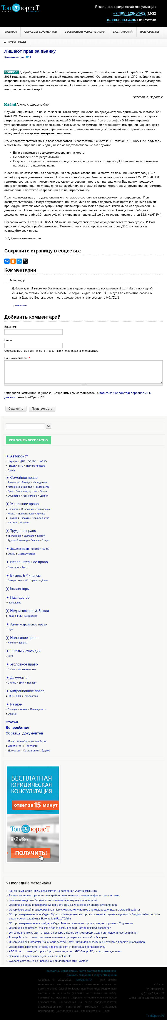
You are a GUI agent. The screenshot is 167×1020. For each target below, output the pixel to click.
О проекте (85, 975)
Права (11, 470)
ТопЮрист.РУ (83, 979)
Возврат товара (26, 554)
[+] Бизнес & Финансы (23, 575)
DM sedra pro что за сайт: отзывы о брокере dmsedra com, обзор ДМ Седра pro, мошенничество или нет (73, 932)
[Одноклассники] (13, 261)
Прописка (13, 509)
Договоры (14, 750)
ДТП (22, 461)
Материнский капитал (20, 487)
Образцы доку (18, 733)
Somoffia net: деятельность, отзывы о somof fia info (40, 956)
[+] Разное (14, 704)
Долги (44, 580)
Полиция (12, 709)
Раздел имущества (26, 491)
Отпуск (46, 540)
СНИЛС (12, 682)
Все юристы (149, 31)
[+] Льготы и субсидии (23, 651)
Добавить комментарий (24, 238)
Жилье (11, 513)
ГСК (19, 616)
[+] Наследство (18, 597)
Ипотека (12, 522)
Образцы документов (40, 31)
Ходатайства (38, 741)
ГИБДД (11, 465)
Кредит (34, 580)
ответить (21, 305)
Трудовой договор (18, 540)
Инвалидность (38, 709)
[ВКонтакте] (7, 261)
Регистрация (43, 509)
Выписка (24, 522)
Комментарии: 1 (17, 57)
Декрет (44, 495)
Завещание (14, 602)
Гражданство (31, 696)
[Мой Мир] (19, 261)
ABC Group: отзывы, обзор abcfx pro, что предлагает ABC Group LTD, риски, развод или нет (65, 951)
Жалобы (22, 741)
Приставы (13, 567)
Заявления (15, 746)
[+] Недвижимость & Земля (27, 611)
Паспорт (32, 682)
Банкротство (15, 580)
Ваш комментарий (17, 358)
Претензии (31, 746)
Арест (25, 567)
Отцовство (14, 495)
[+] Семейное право (22, 477)
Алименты (13, 482)
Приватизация (26, 513)
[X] (25, 261)
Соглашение (69, 971)
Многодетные (40, 482)
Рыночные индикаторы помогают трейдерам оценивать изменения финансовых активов (64, 895)
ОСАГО (32, 461)
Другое (46, 750)
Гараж (11, 616)
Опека (43, 491)
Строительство (40, 518)
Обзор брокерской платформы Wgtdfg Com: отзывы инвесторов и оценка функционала (63, 904)
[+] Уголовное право (22, 664)
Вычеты (22, 642)
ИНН (21, 682)
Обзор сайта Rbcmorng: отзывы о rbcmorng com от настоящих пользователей (57, 946)
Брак (10, 491)
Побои (11, 669)
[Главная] (20, 11)
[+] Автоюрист (17, 456)
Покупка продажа (35, 465)
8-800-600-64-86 (121, 20)
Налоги (12, 642)
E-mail (8, 340)
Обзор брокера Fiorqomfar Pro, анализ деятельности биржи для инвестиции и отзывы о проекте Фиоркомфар (77, 942)
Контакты (53, 971)
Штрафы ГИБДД (15, 41)
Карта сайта (86, 971)
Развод (26, 482)
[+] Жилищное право (22, 504)
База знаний (123, 31)
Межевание (30, 616)
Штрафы (12, 461)
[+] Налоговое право (22, 638)
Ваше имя (10, 326)
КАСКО (43, 461)
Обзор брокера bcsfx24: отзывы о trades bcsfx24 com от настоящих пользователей (60, 927)
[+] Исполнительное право (27, 562)
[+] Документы (17, 677)
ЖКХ (10, 656)
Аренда (41, 513)
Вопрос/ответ (18, 727)
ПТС (20, 465)
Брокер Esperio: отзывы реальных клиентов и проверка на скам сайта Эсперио (58, 937)
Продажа (25, 518)
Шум (10, 629)
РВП (10, 696)
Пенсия (34, 540)
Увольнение (14, 535)
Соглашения (31, 750)
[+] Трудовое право (21, 531)
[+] (28, 548)
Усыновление (30, 495)
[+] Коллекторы (18, 589)
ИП (26, 580)
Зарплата (29, 535)
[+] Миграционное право (25, 691)
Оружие (12, 713)
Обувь (11, 554)
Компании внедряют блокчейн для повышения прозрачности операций (53, 900)
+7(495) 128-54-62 (129, 13)
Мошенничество (27, 669)
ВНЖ (18, 696)
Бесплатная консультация (85, 31)
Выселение (27, 509)
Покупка (12, 518)
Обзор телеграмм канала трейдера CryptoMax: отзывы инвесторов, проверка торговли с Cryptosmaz (71, 923)
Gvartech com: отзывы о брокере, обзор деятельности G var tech (48, 961)
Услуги (98, 975)
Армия (23, 709)
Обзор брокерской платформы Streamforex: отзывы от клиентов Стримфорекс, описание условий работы (74, 909)
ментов (36, 733)
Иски (11, 741)
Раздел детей (42, 487)
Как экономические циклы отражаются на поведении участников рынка (53, 890)
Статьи (12, 722)
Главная (10, 31)
